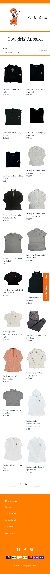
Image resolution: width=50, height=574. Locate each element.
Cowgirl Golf (10, 520)
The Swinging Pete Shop (28, 566)
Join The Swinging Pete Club (46, 287)
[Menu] (45, 17)
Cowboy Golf (10, 513)
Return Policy (10, 533)
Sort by (6, 48)
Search (8, 507)
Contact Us (9, 527)
